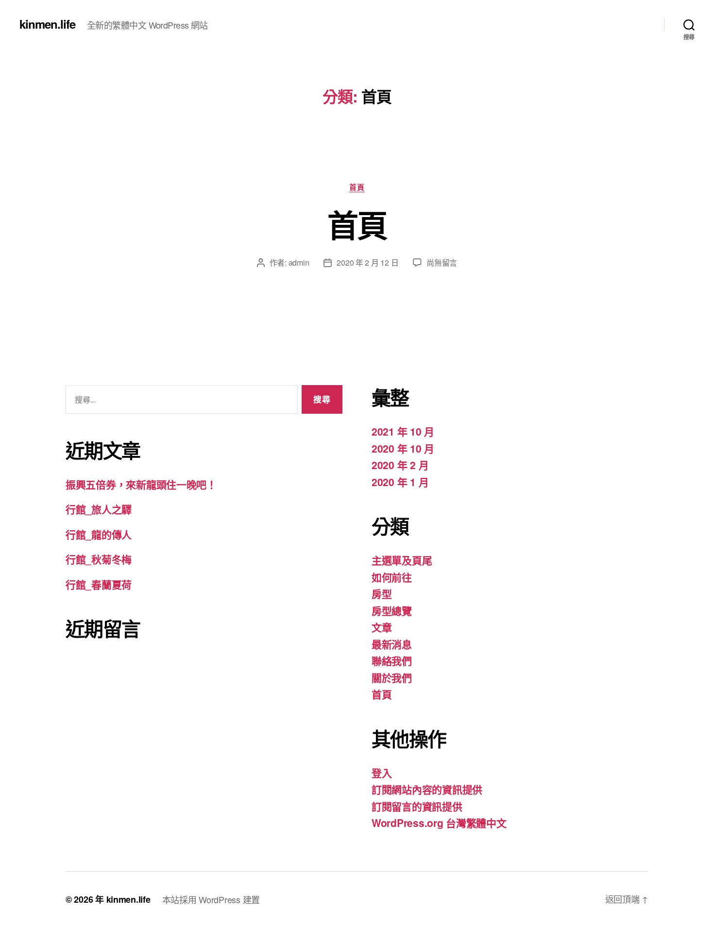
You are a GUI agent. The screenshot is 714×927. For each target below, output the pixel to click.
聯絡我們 (392, 660)
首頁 (356, 187)
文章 (381, 627)
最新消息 (392, 644)
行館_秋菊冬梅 (99, 559)
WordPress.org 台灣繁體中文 (439, 822)
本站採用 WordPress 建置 (211, 899)
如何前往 (392, 577)
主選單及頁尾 (402, 560)
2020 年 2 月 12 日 (367, 262)
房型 (381, 593)
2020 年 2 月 (400, 464)
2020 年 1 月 (400, 481)
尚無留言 (441, 262)
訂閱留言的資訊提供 (417, 806)
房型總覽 (392, 610)
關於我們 (392, 677)
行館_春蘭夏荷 (99, 584)
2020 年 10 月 (403, 448)
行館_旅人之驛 (99, 509)
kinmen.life (47, 24)
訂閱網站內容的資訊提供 (427, 789)
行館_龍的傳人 (99, 534)
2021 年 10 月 (403, 431)
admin (299, 262)
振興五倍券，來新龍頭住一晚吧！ (141, 484)
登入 (381, 772)
